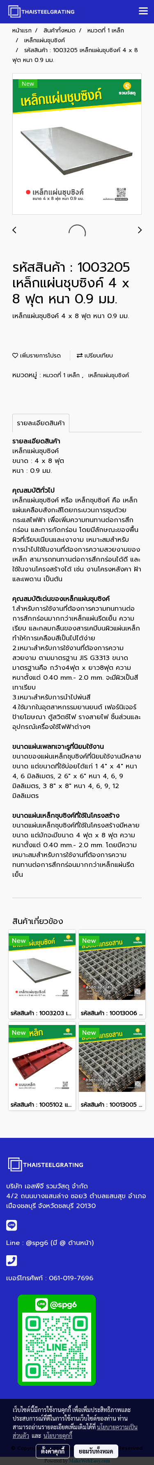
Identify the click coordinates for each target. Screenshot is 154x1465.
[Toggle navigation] (143, 11)
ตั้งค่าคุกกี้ (52, 1451)
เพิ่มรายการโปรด (39, 355)
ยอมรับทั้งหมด (96, 1451)
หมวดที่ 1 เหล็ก (62, 375)
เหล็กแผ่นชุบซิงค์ (108, 375)
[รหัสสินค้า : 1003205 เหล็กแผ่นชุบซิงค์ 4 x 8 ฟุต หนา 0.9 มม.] (77, 144)
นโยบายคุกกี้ (58, 1435)
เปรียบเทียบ (98, 355)
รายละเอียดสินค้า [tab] (41, 423)
